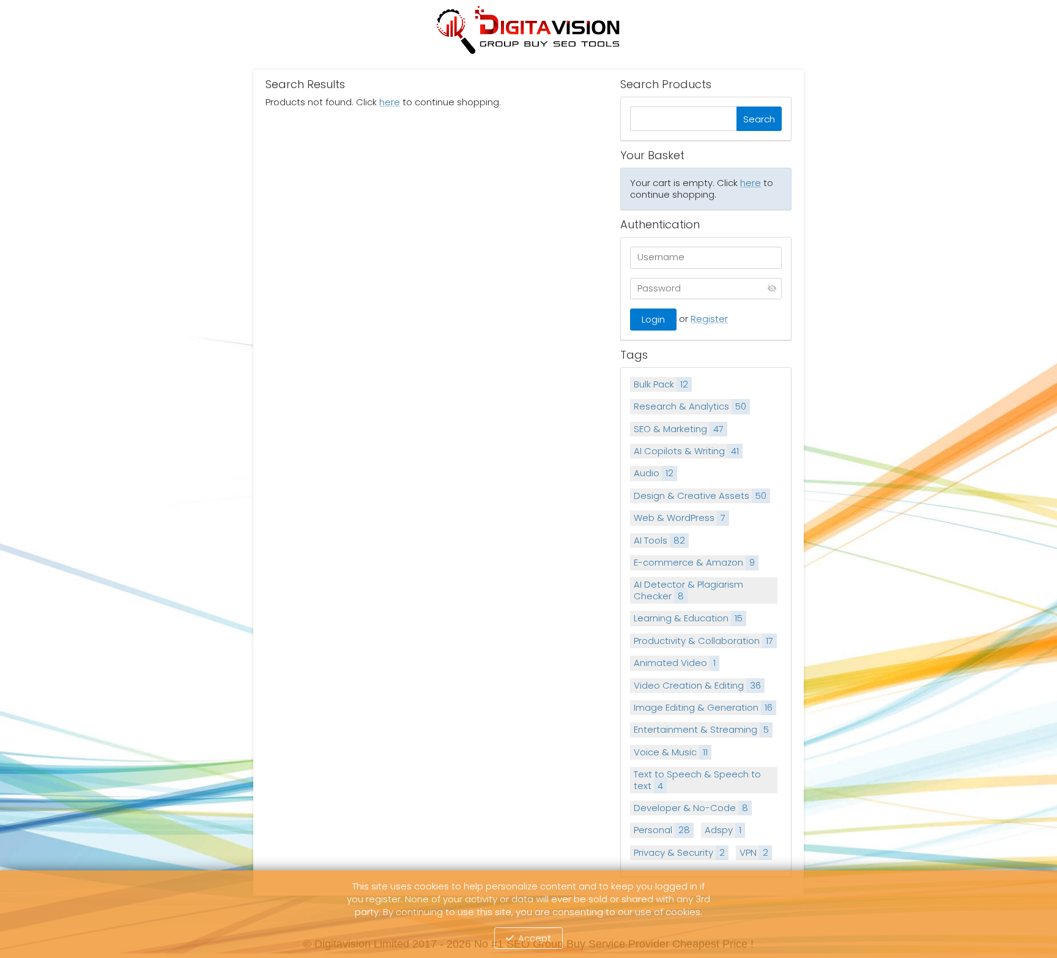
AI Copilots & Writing (686, 450)
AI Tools (659, 540)
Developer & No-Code (691, 807)
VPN (754, 852)
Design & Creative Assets (700, 495)
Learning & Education (688, 618)
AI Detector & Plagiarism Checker (688, 590)
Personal (662, 829)
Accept (534, 938)
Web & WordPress (679, 517)
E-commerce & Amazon (694, 562)
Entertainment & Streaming (701, 729)
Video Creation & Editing (697, 685)
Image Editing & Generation (703, 707)
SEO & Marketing (679, 428)
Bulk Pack (661, 384)
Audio (653, 472)
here (389, 101)
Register (709, 318)
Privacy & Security (679, 852)
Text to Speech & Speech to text (697, 779)
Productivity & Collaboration (703, 640)
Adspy (723, 829)
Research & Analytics (690, 406)
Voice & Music (671, 752)
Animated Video (675, 662)
